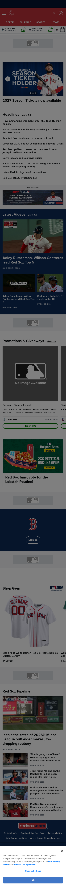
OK (33, 880)
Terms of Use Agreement (24, 864)
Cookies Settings (33, 871)
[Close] (62, 850)
